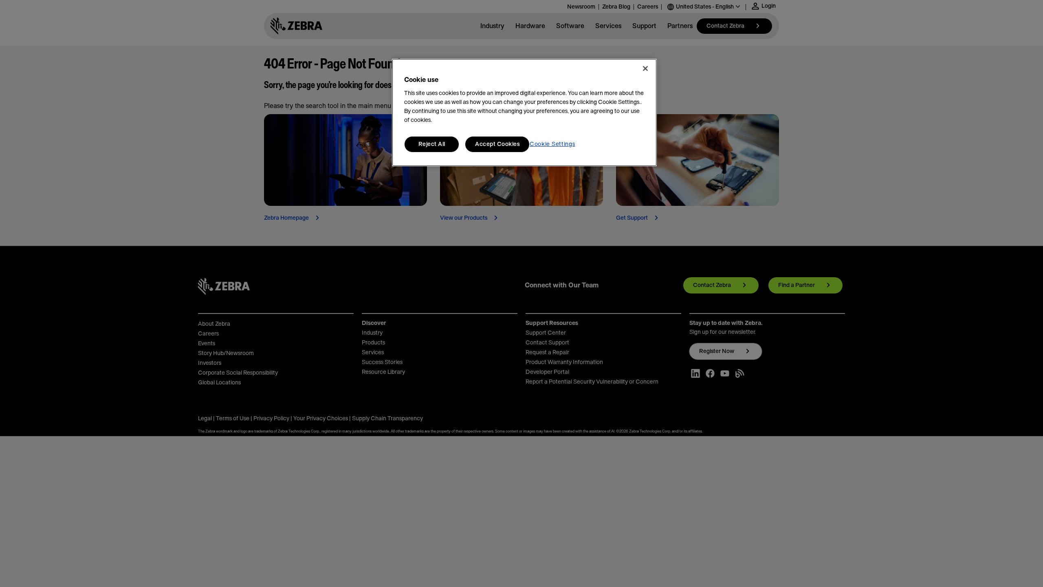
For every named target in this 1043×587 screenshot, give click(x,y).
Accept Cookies (497, 144)
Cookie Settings (552, 144)
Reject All (431, 144)
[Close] (645, 68)
